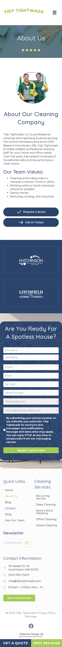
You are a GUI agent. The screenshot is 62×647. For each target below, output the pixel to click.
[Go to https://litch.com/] (31, 293)
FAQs (8, 514)
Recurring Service (43, 497)
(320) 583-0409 (18, 574)
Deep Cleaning (46, 504)
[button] (31, 626)
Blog (8, 502)
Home (9, 490)
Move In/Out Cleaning (44, 512)
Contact (10, 508)
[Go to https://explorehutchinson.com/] (31, 260)
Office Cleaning (46, 519)
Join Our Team (14, 520)
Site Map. (31, 616)
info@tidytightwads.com (25, 581)
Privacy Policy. (46, 612)
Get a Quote (15, 643)
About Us (11, 496)
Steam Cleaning (46, 525)
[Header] (54, 12)
